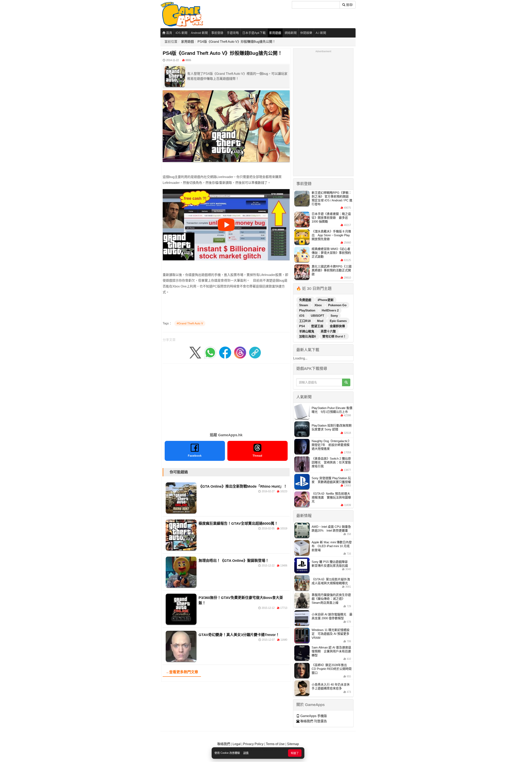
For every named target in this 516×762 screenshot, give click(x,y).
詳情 (246, 752)
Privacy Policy (253, 744)
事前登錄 (217, 32)
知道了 (295, 753)
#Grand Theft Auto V (190, 323)
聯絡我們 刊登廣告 (313, 721)
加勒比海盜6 (308, 336)
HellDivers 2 (330, 310)
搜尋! (349, 4)
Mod (320, 321)
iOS (302, 315)
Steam (304, 305)
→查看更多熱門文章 (181, 672)
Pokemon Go (337, 305)
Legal (237, 744)
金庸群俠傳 (337, 326)
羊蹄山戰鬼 (307, 331)
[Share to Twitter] (195, 352)
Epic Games (338, 321)
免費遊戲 (305, 300)
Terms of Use (275, 744)
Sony (334, 315)
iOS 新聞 (181, 32)
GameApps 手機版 (313, 716)
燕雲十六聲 (328, 331)
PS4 (302, 326)
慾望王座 (317, 326)
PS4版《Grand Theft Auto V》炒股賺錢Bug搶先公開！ (237, 41)
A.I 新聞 (321, 32)
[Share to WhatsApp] (210, 352)
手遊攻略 (233, 32)
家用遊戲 (275, 32)
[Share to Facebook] (225, 352)
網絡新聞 (291, 32)
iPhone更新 (326, 300)
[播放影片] (226, 225)
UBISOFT (318, 315)
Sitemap (293, 744)
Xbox (318, 305)
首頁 (168, 32)
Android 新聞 (199, 32)
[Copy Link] (255, 352)
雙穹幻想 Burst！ (334, 336)
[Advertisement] (226, 397)
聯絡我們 (223, 744)
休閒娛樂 (306, 32)
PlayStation (307, 310)
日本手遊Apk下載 (254, 32)
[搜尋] (346, 382)
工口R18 (305, 321)
